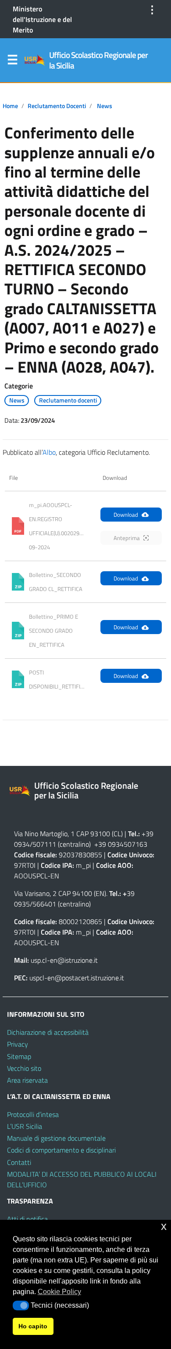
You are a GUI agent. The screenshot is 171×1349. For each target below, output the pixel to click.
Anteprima (127, 537)
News (104, 106)
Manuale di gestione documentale (56, 1138)
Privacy (17, 1044)
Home (10, 106)
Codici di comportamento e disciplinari (61, 1150)
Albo (49, 452)
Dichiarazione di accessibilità (48, 1032)
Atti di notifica (27, 1219)
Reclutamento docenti (57, 106)
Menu (12, 62)
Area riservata (27, 1080)
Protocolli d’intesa (33, 1114)
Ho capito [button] (32, 1326)
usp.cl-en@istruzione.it (64, 960)
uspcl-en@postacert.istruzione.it (76, 977)
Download (126, 514)
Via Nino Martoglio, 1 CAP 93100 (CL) (68, 833)
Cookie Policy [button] (59, 1291)
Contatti (19, 1162)
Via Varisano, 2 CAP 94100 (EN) (60, 893)
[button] (21, 1305)
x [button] (164, 1226)
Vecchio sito (24, 1068)
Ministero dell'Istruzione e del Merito (42, 19)
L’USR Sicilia (24, 1126)
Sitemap (19, 1056)
